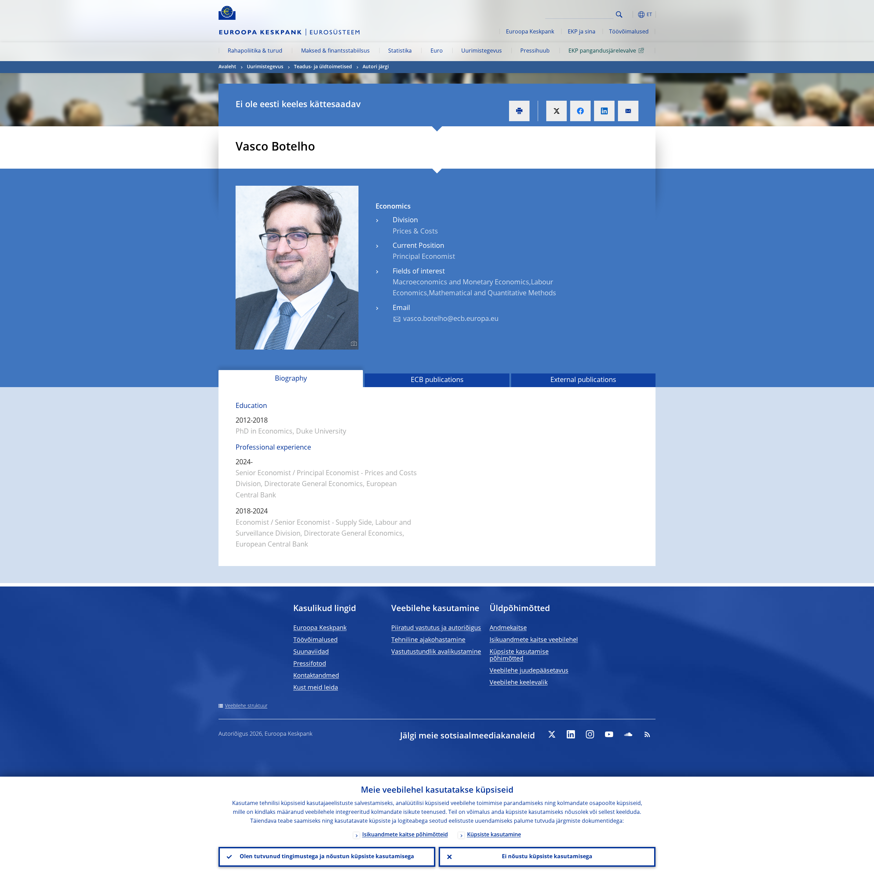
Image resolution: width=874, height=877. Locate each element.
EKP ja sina (581, 32)
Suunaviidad (311, 652)
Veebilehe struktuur (246, 706)
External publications (583, 380)
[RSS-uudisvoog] (647, 734)
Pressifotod (309, 664)
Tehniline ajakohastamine (428, 640)
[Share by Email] (628, 111)
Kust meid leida (315, 688)
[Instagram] (590, 734)
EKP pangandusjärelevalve (602, 51)
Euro (437, 51)
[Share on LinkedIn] (604, 111)
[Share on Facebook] (580, 111)
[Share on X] (556, 111)
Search (619, 14)
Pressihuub (535, 51)
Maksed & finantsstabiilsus (335, 51)
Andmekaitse (508, 628)
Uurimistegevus (481, 51)
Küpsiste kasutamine (494, 835)
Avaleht (227, 67)
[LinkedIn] (571, 734)
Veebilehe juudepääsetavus (529, 671)
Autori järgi (376, 67)
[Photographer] (353, 343)
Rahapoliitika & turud (255, 51)
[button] (632, 14)
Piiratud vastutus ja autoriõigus (436, 628)
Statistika (400, 51)
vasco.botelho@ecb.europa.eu (450, 319)
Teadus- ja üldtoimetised (323, 67)
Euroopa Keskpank (530, 32)
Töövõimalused (629, 32)
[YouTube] (609, 734)
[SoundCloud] (628, 734)
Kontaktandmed (316, 676)
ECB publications (437, 380)
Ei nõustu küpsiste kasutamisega (547, 857)
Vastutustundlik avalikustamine (436, 652)
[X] (552, 734)
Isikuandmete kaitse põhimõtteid (405, 835)
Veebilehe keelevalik (519, 683)
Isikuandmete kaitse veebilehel (534, 640)
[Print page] (519, 111)
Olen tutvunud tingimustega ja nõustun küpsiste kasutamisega (327, 857)
